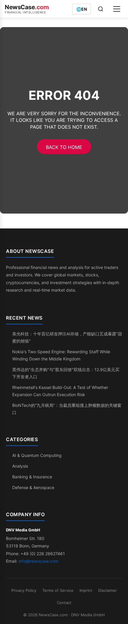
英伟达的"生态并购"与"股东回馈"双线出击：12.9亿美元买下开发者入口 (65, 373)
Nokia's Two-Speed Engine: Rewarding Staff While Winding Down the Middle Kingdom (61, 355)
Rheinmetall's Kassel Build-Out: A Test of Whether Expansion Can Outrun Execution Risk (60, 391)
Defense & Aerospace (33, 487)
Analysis (20, 466)
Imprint (85, 590)
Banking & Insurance (32, 476)
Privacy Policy (23, 590)
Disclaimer (107, 590)
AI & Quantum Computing (37, 455)
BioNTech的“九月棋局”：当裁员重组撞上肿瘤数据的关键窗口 (66, 409)
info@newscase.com (38, 561)
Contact (64, 602)
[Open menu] (116, 9)
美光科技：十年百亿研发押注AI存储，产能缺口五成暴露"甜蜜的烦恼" (67, 337)
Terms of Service (58, 590)
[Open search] (101, 9)
